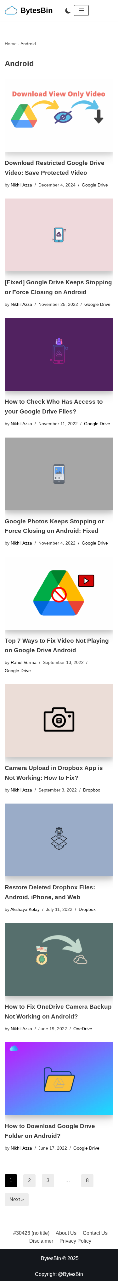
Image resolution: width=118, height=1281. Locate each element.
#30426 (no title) (31, 1233)
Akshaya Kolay (25, 909)
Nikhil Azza (21, 184)
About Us (66, 1233)
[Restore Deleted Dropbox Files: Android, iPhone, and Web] (59, 840)
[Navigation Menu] (81, 10)
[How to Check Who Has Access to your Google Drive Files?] (59, 354)
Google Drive (95, 184)
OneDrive (82, 1028)
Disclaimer (41, 1241)
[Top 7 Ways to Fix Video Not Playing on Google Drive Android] (59, 593)
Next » (16, 1199)
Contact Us (95, 1233)
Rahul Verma (24, 662)
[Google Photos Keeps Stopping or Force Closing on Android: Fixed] (59, 474)
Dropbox (91, 789)
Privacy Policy (75, 1241)
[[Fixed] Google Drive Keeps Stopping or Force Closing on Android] (59, 235)
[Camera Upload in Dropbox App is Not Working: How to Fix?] (59, 720)
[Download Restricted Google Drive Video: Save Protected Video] (59, 115)
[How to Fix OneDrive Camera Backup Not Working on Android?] (59, 959)
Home (11, 43)
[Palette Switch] (68, 10)
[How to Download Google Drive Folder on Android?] (59, 1078)
